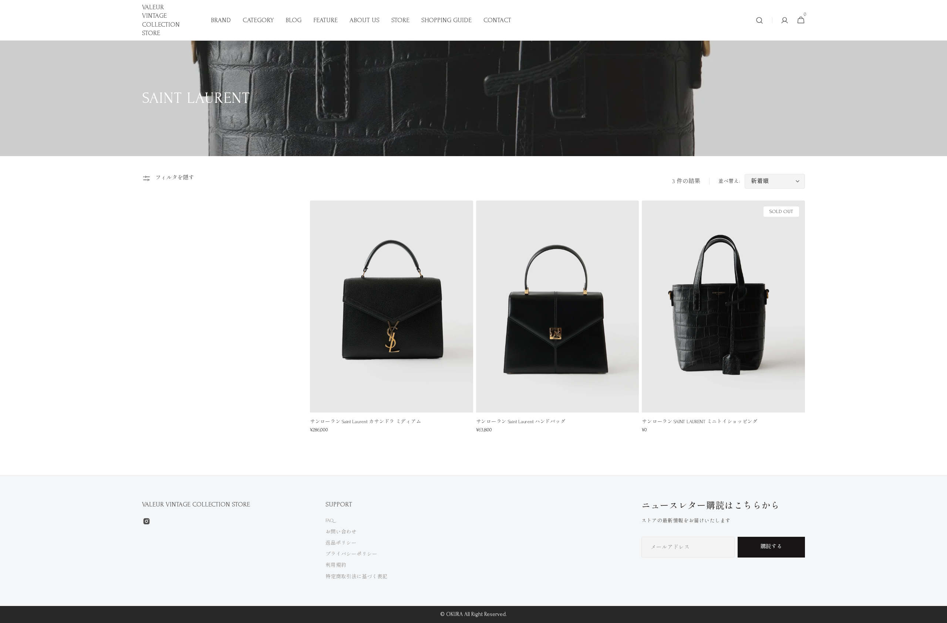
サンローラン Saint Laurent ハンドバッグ (521, 421)
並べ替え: (729, 181)
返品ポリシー (341, 543)
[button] (759, 20)
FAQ (330, 520)
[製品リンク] (391, 322)
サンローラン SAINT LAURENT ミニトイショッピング (700, 421)
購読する (771, 546)
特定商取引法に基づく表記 (357, 576)
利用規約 (336, 565)
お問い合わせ (341, 532)
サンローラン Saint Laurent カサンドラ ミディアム (365, 421)
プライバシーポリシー (351, 554)
